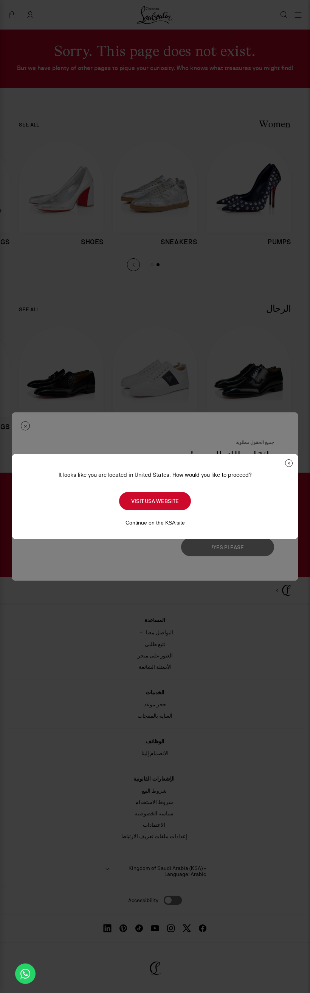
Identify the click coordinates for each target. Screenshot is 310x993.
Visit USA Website (155, 501)
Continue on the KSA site (155, 523)
